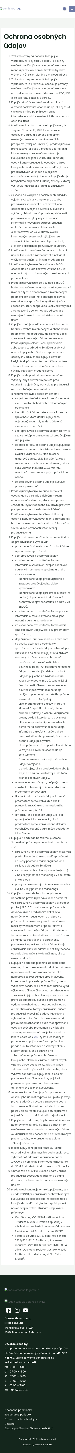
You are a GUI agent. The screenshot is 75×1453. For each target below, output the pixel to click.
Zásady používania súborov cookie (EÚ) (29, 1428)
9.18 (36, 1037)
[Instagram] (17, 1310)
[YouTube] (25, 1310)
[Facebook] (9, 1310)
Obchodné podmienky (18, 1410)
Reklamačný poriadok (18, 1414)
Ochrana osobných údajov (21, 1419)
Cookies (10, 1424)
